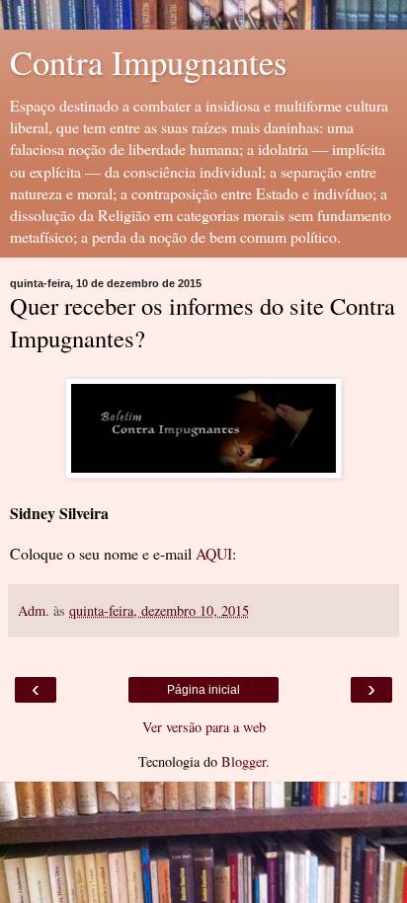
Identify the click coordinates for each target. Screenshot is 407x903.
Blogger (243, 761)
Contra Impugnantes (148, 62)
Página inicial (203, 690)
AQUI (214, 553)
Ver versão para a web (204, 726)
